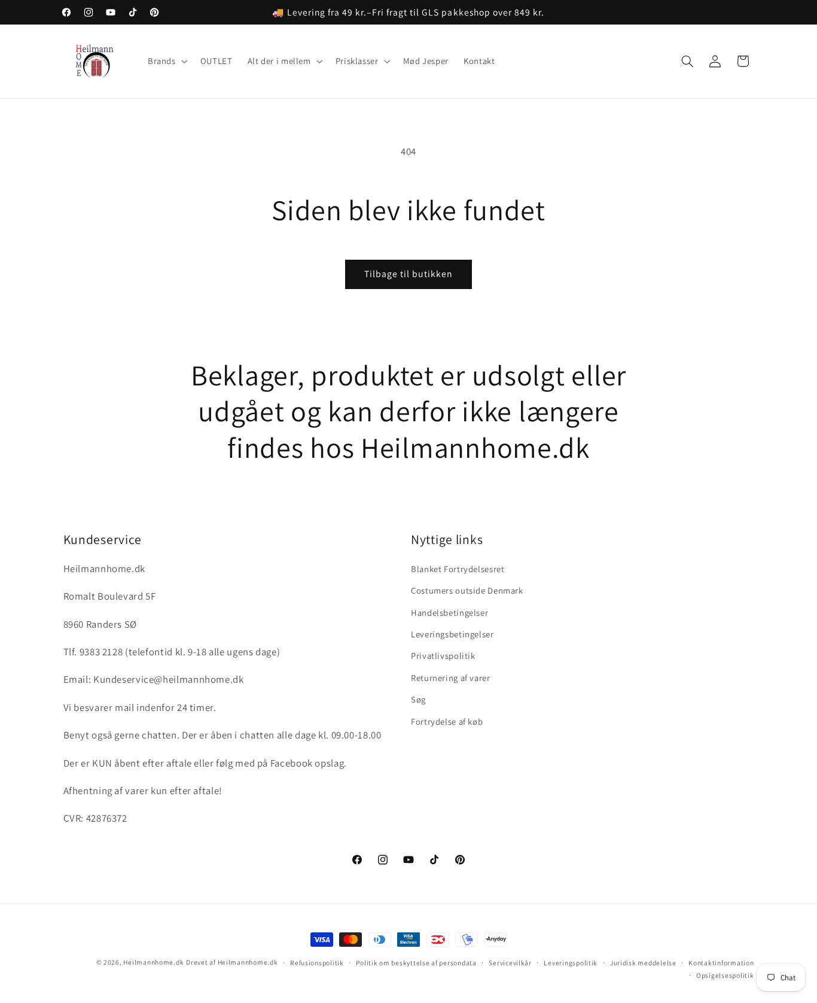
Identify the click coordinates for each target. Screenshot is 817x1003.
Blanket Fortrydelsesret (458, 569)
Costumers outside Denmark (467, 590)
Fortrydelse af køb (447, 721)
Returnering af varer (450, 677)
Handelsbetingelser (449, 612)
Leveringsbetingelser (452, 634)
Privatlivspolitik (443, 655)
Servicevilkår (510, 962)
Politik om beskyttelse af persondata (416, 962)
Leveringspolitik (570, 962)
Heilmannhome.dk (153, 962)
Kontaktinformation (721, 962)
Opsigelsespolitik (725, 975)
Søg (418, 699)
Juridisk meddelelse (643, 962)
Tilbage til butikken (408, 274)
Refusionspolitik (317, 962)
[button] (166, 61)
